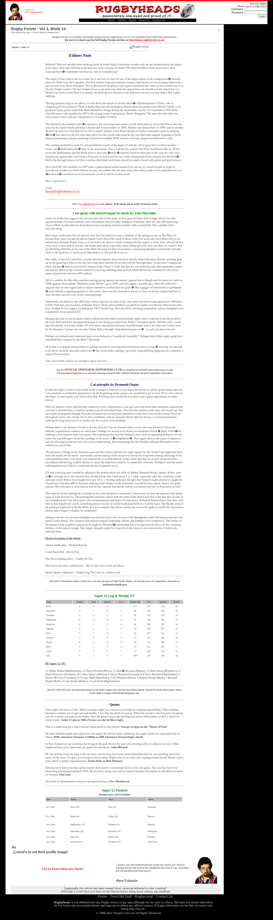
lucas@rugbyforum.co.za (62, 191)
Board (132, 20)
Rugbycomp (144, 896)
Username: (237, 9)
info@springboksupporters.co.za (72, 373)
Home (111, 20)
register (248, 6)
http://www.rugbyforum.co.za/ (146, 40)
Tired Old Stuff (121, 896)
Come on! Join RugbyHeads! (34, 11)
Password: (238, 12)
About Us (144, 20)
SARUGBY (60, 690)
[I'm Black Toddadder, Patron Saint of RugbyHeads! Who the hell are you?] (15, 19)
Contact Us (158, 20)
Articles (122, 20)
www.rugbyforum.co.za (89, 204)
